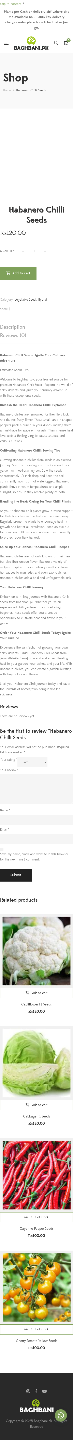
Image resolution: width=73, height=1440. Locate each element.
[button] (61, 1415)
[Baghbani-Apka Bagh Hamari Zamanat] (31, 43)
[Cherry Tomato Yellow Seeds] (36, 1287)
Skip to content (11, 4)
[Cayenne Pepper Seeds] (36, 1175)
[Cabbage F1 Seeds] (36, 1063)
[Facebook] (9, 309)
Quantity (7, 251)
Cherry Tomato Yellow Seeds (36, 1341)
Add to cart (21, 273)
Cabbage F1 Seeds (36, 1116)
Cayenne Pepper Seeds (37, 1228)
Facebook (36, 1391)
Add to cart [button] (39, 993)
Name (5, 810)
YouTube (44, 1391)
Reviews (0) (13, 335)
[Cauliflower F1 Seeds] (36, 951)
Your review (9, 770)
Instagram (28, 1391)
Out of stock (40, 1217)
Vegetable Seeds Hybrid (31, 300)
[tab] (36, 327)
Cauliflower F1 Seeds (36, 1004)
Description (12, 327)
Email (4, 830)
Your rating (8, 760)
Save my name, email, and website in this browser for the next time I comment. (34, 857)
